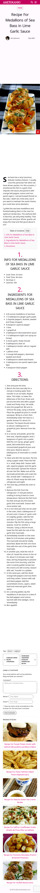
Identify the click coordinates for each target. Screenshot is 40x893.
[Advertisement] (20, 61)
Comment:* (7, 680)
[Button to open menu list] (35, 2)
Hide (27, 230)
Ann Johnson (15, 38)
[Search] (31, 2)
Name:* (5, 697)
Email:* (5, 702)
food (20, 8)
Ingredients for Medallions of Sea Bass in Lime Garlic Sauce (19, 241)
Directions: (9, 246)
